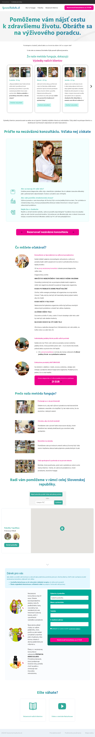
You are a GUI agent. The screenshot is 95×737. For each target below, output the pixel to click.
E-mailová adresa (56, 620)
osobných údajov (74, 629)
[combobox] (69, 598)
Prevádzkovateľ (55, 733)
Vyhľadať (58, 502)
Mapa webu (89, 733)
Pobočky (40, 8)
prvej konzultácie (47, 352)
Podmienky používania (73, 733)
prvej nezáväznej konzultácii (48, 268)
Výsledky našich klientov (47, 61)
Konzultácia (5, 2)
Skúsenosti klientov (51, 8)
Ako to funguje (30, 8)
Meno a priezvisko (57, 602)
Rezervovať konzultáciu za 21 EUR (79, 8)
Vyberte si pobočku (57, 593)
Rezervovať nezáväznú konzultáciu (47, 232)
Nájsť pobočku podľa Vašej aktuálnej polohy (46, 494)
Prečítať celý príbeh (16, 103)
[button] (62, 528)
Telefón (53, 611)
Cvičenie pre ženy (16, 2)
